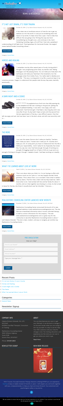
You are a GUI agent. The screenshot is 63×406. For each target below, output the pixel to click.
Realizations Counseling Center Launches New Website (26, 200)
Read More (7, 51)
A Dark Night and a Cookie (13, 96)
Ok (32, 403)
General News (10, 55)
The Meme (6, 132)
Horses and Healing (10, 60)
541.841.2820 (11, 341)
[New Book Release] (43, 372)
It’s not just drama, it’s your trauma (18, 24)
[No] (61, 401)
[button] (59, 4)
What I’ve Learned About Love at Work (19, 166)
